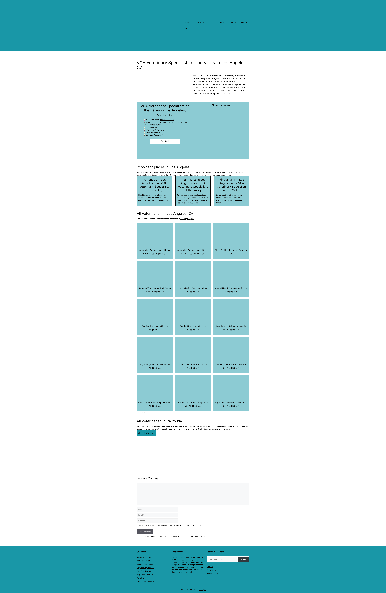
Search (243, 559)
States (187, 22)
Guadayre (141, 552)
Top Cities (200, 22)
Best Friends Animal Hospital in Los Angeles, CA (231, 328)
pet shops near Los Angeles (156, 200)
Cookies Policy (212, 570)
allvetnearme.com (192, 426)
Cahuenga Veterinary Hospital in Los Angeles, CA (231, 366)
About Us (234, 22)
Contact (244, 22)
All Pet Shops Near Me (146, 564)
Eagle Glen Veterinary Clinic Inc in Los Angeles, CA (231, 404)
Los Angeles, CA (187, 219)
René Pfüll (141, 578)
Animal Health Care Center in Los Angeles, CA (231, 290)
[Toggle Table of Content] (152, 433)
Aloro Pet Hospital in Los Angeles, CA (231, 252)
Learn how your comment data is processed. (187, 536)
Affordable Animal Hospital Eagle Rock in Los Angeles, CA (154, 252)
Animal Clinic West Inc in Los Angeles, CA (193, 290)
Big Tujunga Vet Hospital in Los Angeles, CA (155, 366)
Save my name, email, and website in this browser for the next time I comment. (171, 525)
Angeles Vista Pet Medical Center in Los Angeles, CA (155, 290)
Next (143, 412)
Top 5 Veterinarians (217, 22)
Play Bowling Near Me (145, 568)
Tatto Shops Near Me (145, 581)
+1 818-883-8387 (167, 120)
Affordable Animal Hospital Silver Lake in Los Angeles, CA (193, 252)
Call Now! (165, 141)
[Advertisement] (193, 452)
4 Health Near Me (144, 557)
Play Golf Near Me (144, 571)
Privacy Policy (212, 574)
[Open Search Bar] (186, 28)
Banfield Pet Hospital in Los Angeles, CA (155, 328)
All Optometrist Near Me (146, 561)
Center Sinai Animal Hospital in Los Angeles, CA (193, 404)
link (192, 572)
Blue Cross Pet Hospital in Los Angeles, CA (193, 366)
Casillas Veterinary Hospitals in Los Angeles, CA (154, 404)
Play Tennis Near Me (145, 575)
